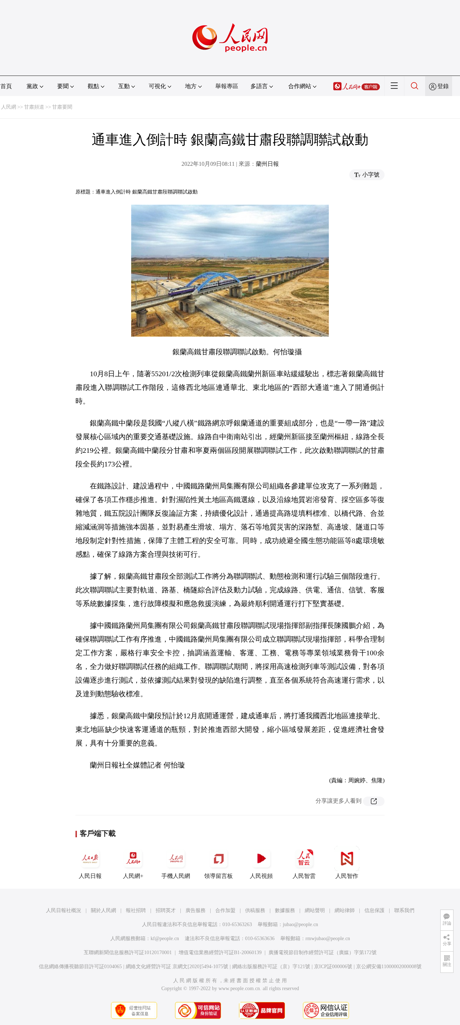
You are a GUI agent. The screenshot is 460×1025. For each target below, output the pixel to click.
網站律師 (345, 910)
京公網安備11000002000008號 (389, 966)
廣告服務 (195, 910)
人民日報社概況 (63, 910)
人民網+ (133, 876)
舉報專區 (226, 86)
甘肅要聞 (62, 107)
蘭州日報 (267, 164)
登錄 (443, 86)
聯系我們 (404, 910)
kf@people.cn (165, 938)
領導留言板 (218, 876)
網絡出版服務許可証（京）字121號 (271, 966)
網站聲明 (315, 910)
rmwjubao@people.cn (327, 938)
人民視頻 (261, 876)
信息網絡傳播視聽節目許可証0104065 (80, 966)
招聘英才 (166, 910)
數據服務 (285, 910)
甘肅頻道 (34, 107)
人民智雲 (304, 876)
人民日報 (90, 876)
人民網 (8, 107)
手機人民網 (175, 876)
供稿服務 (255, 910)
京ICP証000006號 (333, 966)
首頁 (6, 86)
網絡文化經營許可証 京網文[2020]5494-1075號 (177, 966)
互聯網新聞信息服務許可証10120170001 (128, 952)
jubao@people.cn (300, 924)
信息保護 (374, 910)
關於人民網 (103, 910)
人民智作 (346, 876)
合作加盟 (225, 910)
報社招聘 (136, 910)
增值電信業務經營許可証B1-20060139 (220, 952)
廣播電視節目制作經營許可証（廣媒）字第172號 (322, 952)
